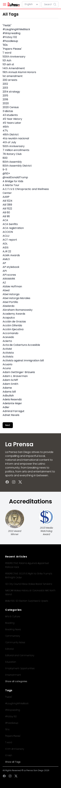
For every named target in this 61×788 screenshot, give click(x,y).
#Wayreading (11, 33)
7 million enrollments (16, 150)
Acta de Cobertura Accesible (21, 345)
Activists (8, 356)
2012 (5, 84)
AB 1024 (7, 201)
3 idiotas (8, 111)
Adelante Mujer (12, 403)
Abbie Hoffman (12, 286)
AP (4, 263)
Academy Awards (14, 314)
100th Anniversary (14, 56)
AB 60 (6, 212)
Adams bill (9, 392)
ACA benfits (10, 224)
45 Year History (12, 119)
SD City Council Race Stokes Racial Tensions (28, 584)
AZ (4, 282)
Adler (6, 407)
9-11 (5, 169)
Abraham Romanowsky (18, 310)
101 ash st (8, 64)
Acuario (7, 364)
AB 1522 (7, 208)
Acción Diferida (12, 325)
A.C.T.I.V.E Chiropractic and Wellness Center (26, 191)
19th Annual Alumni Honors (19, 72)
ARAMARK (9, 279)
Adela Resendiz (12, 399)
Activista (8, 353)
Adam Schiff (10, 380)
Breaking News (13, 629)
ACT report (10, 240)
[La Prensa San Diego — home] (13, 4)
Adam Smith (10, 384)
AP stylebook (11, 267)
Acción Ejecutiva (13, 329)
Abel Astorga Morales (16, 298)
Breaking (9, 623)
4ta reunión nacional (16, 138)
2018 (5, 99)
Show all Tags (12, 761)
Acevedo (8, 337)
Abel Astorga (11, 294)
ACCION (8, 232)
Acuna (7, 368)
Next (7, 425)
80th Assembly (12, 162)
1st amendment (13, 76)
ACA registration (13, 228)
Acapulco (9, 317)
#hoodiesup (10, 41)
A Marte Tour (11, 185)
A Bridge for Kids (13, 181)
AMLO (6, 259)
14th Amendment (14, 68)
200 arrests (10, 80)
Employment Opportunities (19, 668)
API (5, 271)
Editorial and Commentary (19, 655)
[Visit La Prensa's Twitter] (20, 482)
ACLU (6, 236)
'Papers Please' (12, 49)
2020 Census (11, 107)
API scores (9, 275)
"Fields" (7, 25)
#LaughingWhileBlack (16, 29)
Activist (7, 349)
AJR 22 (7, 251)
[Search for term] (55, 4)
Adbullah (8, 395)
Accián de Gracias (14, 321)
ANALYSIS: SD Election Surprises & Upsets (26, 600)
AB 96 (6, 216)
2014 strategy (11, 92)
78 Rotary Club (12, 154)
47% (5, 130)
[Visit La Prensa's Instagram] (14, 482)
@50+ (6, 173)
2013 (5, 88)
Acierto (7, 341)
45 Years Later (12, 123)
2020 (6, 103)
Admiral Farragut (13, 411)
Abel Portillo (10, 302)
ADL (5, 243)
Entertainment (13, 674)
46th (6, 127)
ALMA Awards (11, 255)
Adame (7, 388)
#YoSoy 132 (10, 37)
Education (10, 661)
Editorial (9, 648)
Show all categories (16, 681)
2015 (5, 95)
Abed (6, 290)
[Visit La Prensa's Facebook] (7, 482)
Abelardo (8, 306)
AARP (6, 197)
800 (5, 158)
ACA (5, 220)
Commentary (12, 636)
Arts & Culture (12, 616)
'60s (5, 45)
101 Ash (7, 60)
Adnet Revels (11, 415)
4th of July (9, 142)
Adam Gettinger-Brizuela (19, 372)
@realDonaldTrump (15, 177)
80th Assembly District (17, 166)
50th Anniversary (14, 146)
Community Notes (15, 642)
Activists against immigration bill (23, 360)
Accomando (10, 333)
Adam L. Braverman (15, 376)
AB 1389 (7, 204)
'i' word (7, 53)
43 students (10, 115)
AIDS (5, 247)
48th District (11, 134)
